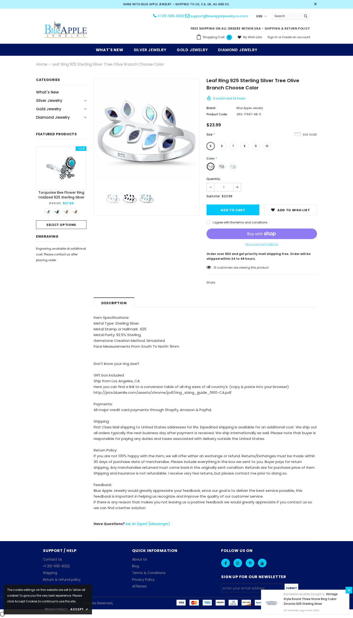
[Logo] (66, 30)
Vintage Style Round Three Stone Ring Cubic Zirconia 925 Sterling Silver (311, 599)
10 (267, 146)
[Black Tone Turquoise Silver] (56, 212)
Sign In (273, 37)
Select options (61, 224)
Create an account (296, 37)
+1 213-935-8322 (171, 16)
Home (41, 64)
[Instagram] (237, 563)
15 (214, 268)
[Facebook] (225, 563)
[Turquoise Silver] (47, 212)
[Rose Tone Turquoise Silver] (65, 212)
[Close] (349, 590)
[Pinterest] (250, 563)
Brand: (211, 108)
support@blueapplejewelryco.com (219, 16)
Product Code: (217, 114)
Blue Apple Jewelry (250, 108)
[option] (61, 187)
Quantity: (214, 179)
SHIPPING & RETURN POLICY (287, 28)
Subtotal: (213, 196)
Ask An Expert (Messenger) (147, 523)
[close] (315, 4)
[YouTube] (262, 563)
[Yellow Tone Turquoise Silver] (75, 212)
